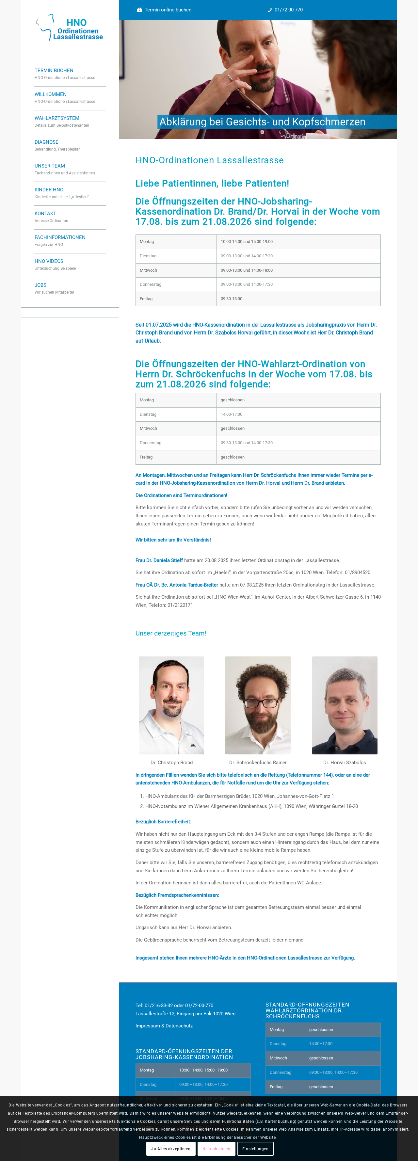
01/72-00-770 (289, 10)
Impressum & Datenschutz (164, 1026)
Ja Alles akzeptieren (170, 1148)
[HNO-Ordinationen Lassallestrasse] (70, 28)
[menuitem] (70, 75)
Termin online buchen (168, 10)
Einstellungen (255, 1148)
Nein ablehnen (216, 1148)
